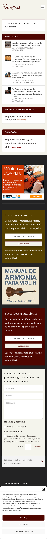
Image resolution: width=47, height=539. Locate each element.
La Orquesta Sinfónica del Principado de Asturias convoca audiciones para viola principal (26, 59)
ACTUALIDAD (28, 48)
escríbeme (16, 147)
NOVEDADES (29, 82)
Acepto (23, 517)
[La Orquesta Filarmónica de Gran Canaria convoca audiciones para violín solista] (8, 74)
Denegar (23, 524)
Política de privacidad (15, 427)
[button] (43, 489)
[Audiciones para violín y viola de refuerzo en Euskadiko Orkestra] (8, 44)
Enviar (38, 446)
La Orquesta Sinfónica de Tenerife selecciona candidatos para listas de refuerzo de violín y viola (27, 93)
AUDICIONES (17, 50)
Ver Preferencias (23, 531)
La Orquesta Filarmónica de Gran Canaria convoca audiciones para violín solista (27, 75)
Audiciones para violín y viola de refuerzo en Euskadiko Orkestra (27, 44)
